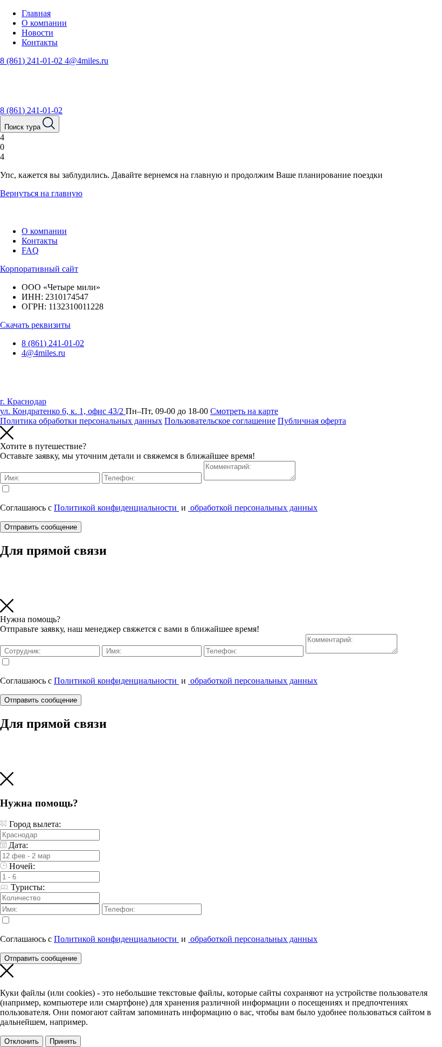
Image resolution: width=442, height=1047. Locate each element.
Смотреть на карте (244, 411)
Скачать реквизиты (35, 324)
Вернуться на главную (41, 193)
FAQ (30, 250)
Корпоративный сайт (39, 268)
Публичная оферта (312, 420)
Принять (63, 1041)
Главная (36, 13)
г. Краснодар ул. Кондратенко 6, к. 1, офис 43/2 (63, 406)
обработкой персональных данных (252, 507)
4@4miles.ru (86, 60)
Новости (37, 32)
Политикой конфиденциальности (116, 507)
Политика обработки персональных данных (81, 420)
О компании (44, 22)
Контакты (40, 42)
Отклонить (21, 1041)
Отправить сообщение (40, 527)
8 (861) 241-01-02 (32, 60)
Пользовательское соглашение (219, 420)
